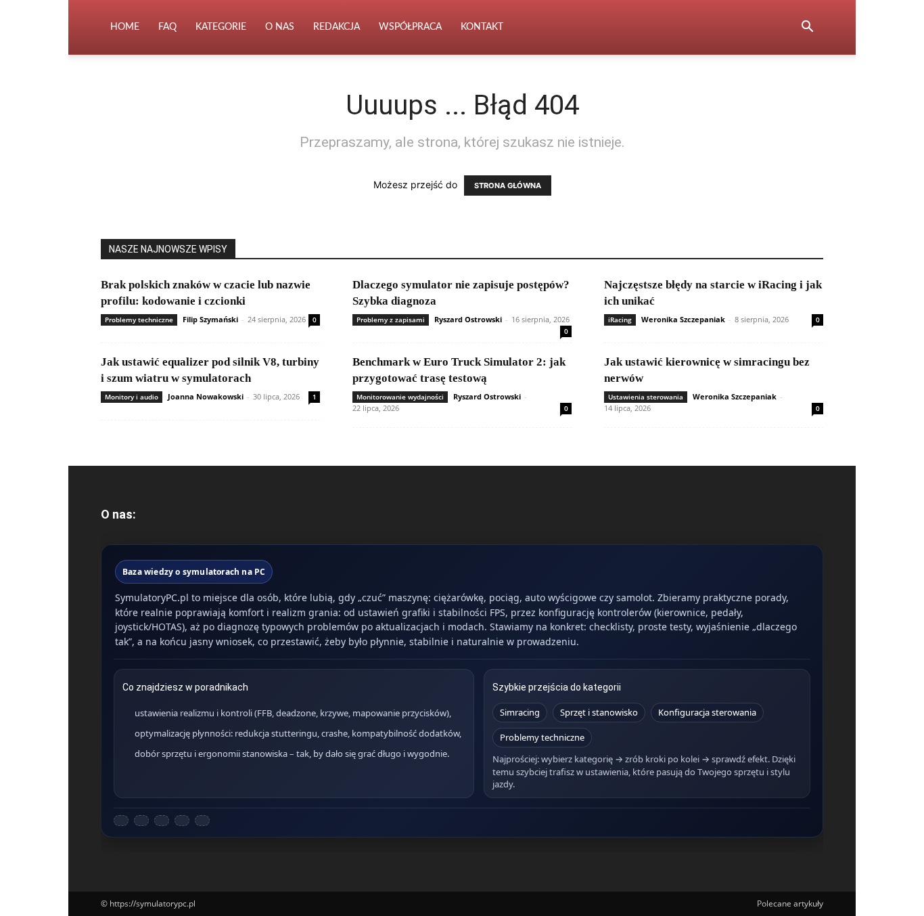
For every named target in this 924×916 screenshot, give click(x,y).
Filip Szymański (210, 319)
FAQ (167, 27)
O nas (279, 27)
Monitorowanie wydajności (400, 396)
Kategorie (220, 27)
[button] (807, 28)
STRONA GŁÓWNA (507, 185)
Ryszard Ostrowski (468, 319)
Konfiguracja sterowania (707, 712)
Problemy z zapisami (390, 319)
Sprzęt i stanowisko (599, 712)
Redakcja (336, 27)
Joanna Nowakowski (206, 396)
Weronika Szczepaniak (683, 319)
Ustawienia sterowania (645, 396)
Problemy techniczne (139, 319)
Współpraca (410, 27)
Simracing (520, 712)
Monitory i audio (131, 396)
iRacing (620, 319)
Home (124, 27)
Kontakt (482, 27)
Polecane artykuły (790, 903)
